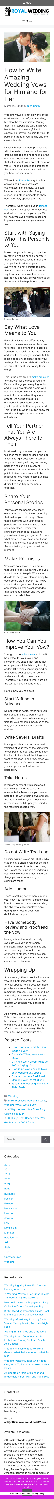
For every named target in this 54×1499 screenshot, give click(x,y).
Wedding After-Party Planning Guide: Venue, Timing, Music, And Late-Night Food (26, 1323)
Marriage (9, 1232)
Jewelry (8, 1218)
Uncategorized (12, 1257)
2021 (7, 1184)
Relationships (12, 1237)
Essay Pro (25, 180)
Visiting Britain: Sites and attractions (25, 1331)
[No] (50, 1487)
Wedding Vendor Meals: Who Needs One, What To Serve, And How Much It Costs (26, 1364)
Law (6, 1223)
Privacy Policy (38, 1493)
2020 (7, 1179)
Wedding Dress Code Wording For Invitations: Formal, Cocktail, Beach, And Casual (24, 1340)
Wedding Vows (13, 1104)
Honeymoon (11, 1208)
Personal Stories (36, 1100)
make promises (40, 377)
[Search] (45, 1139)
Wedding (13, 1096)
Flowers (8, 1203)
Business (9, 1193)
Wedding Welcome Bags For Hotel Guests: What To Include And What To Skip (26, 1352)
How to (8, 1213)
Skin (6, 1242)
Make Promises (17, 1100)
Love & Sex (10, 1227)
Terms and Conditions (20, 1493)
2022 (7, 1189)
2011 (7, 1169)
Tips (6, 1252)
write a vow (28, 654)
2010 (7, 1164)
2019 (7, 1174)
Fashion (8, 1198)
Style (7, 1247)
